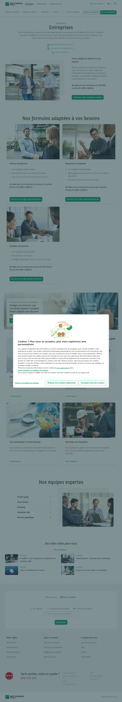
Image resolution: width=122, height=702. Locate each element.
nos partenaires (63, 368)
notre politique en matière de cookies (33, 370)
